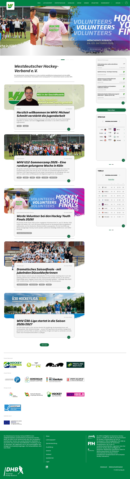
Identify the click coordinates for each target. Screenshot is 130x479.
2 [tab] (61, 60)
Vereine (79, 3)
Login (47, 461)
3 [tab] (66, 60)
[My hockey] (126, 3)
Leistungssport (47, 3)
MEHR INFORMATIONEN (65, 49)
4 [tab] (70, 60)
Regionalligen (111, 110)
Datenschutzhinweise (116, 467)
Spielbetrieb (94, 3)
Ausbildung (71, 3)
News (38, 3)
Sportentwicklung (60, 3)
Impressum (103, 467)
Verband (86, 3)
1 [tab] (57, 60)
